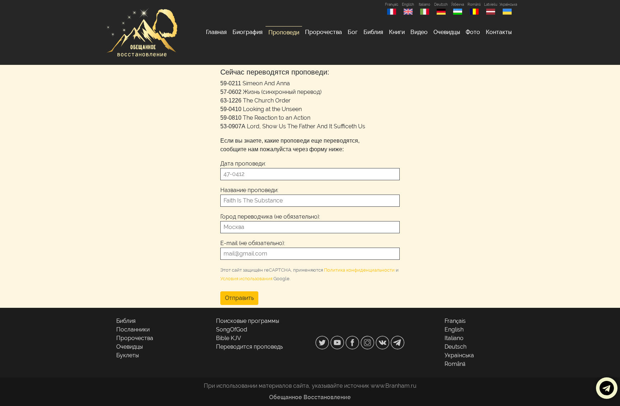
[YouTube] (338, 342)
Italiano (424, 4)
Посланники (133, 329)
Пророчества (323, 32)
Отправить (239, 298)
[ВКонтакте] (383, 342)
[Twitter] (322, 342)
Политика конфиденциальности (359, 270)
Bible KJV (228, 338)
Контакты (499, 32)
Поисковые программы (247, 320)
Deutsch (441, 4)
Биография (247, 32)
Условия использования (246, 278)
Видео (419, 32)
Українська (507, 4)
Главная (216, 32)
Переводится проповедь (249, 346)
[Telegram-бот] (397, 342)
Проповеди (283, 32)
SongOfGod (231, 329)
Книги (397, 32)
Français (391, 4)
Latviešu (490, 4)
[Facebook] (353, 342)
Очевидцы (446, 32)
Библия (373, 32)
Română (474, 4)
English (408, 4)
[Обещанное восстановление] (141, 32)
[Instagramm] (368, 342)
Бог (353, 32)
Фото (473, 32)
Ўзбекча (457, 4)
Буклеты (127, 355)
